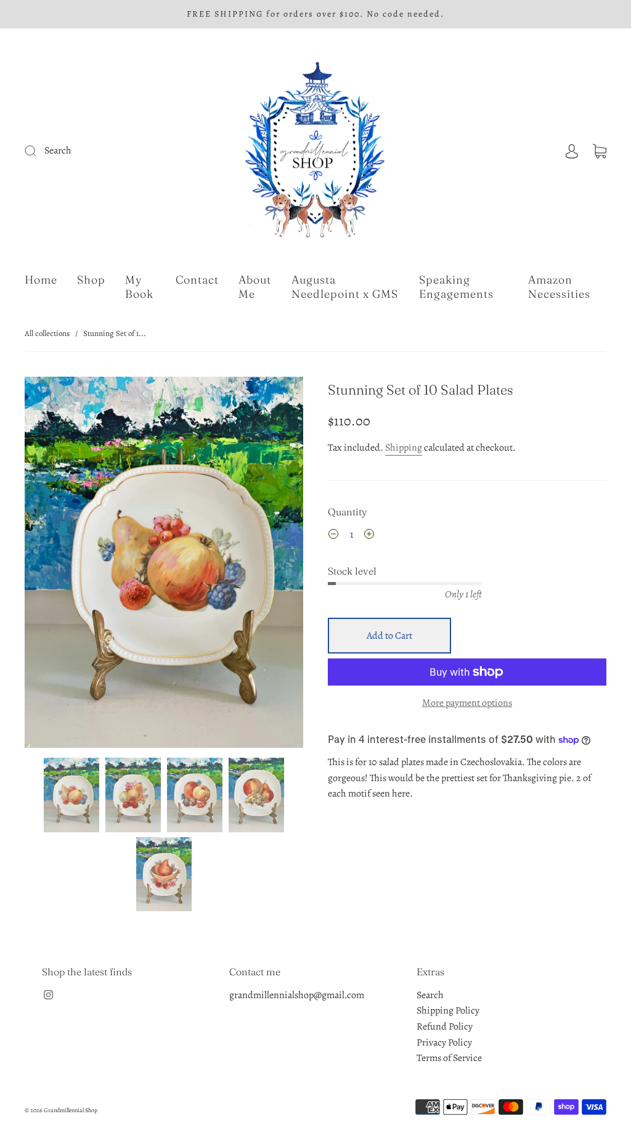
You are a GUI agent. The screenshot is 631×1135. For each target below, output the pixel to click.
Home (41, 280)
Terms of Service (449, 1058)
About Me (254, 287)
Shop (91, 280)
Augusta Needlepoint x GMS (344, 287)
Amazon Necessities (559, 287)
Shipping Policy (448, 1010)
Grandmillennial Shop (70, 1110)
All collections (47, 333)
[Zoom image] (163, 565)
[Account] (572, 150)
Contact (197, 280)
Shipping (403, 447)
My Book (139, 287)
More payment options (467, 703)
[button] (52, 565)
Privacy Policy (444, 1042)
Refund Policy (445, 1026)
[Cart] (599, 150)
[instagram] (48, 995)
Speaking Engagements (456, 287)
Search (430, 995)
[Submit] (106, 151)
